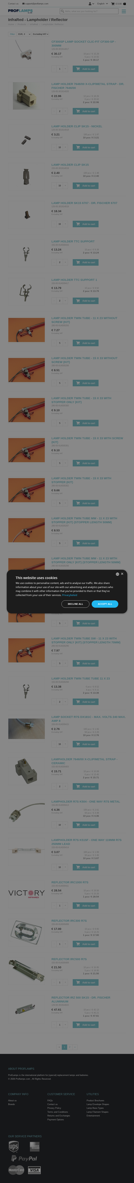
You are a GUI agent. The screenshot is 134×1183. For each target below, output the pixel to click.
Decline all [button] (75, 603)
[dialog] (67, 591)
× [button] (122, 574)
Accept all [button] (105, 603)
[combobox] (117, 574)
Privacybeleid (69, 595)
